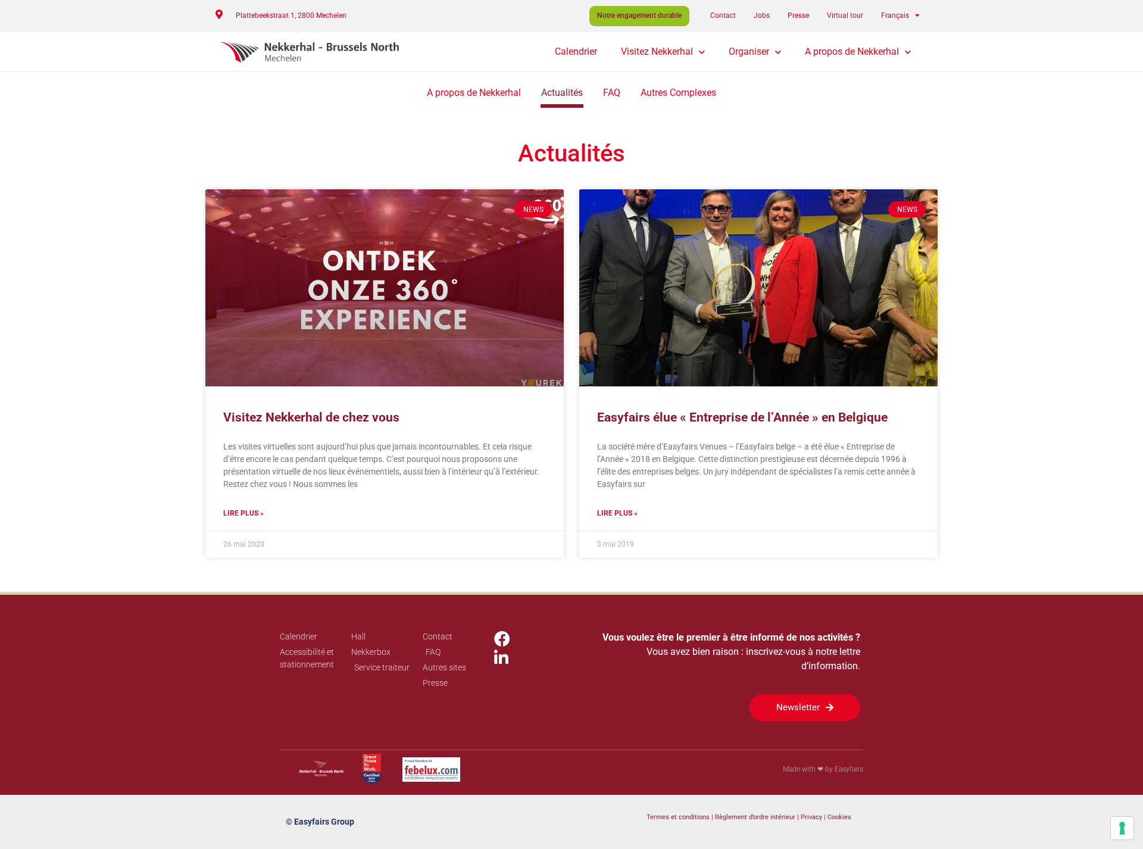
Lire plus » (243, 513)
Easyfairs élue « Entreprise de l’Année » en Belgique (742, 417)
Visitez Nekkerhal (657, 51)
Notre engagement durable (639, 15)
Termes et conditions (678, 817)
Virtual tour (845, 15)
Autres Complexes (678, 92)
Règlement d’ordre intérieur (755, 817)
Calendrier (576, 51)
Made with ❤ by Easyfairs (823, 769)
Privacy (812, 817)
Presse (798, 15)
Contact (723, 15)
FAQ (611, 92)
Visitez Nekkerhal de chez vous (311, 417)
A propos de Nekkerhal (852, 51)
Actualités (562, 92)
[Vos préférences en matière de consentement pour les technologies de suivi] (1122, 828)
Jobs (762, 15)
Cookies (839, 817)
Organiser (749, 51)
